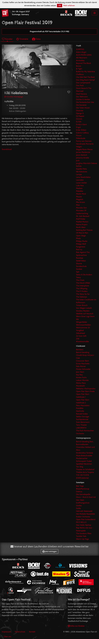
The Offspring (81, 288)
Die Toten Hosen (83, 108)
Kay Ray (79, 375)
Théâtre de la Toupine (85, 472)
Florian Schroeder (83, 369)
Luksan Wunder (82, 380)
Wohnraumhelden (83, 325)
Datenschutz (20, 632)
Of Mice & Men (82, 233)
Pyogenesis (80, 247)
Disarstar (79, 110)
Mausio (79, 196)
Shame (79, 263)
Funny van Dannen (84, 141)
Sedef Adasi (81, 261)
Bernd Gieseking (82, 352)
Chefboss (80, 74)
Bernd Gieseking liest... (85, 441)
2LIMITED (80, 49)
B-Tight (79, 69)
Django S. (80, 113)
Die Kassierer (81, 105)
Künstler (9, 39)
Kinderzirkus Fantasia (84, 453)
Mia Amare (80, 202)
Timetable (23, 39)
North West (80, 227)
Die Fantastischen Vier (85, 102)
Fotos (38, 39)
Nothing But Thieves (84, 230)
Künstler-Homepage (14, 96)
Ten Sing (79, 467)
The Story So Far (83, 294)
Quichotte (80, 411)
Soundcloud (7, 149)
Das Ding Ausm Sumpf (85, 80)
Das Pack (80, 85)
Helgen (79, 146)
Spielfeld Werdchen (84, 464)
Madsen (79, 188)
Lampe (79, 174)
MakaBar (79, 191)
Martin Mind (81, 194)
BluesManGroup (82, 489)
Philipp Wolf (81, 244)
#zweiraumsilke (82, 341)
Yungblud (80, 330)
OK (59, 5)
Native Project (81, 224)
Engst (78, 127)
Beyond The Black (83, 63)
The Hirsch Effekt (83, 283)
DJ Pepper (80, 116)
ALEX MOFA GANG (84, 55)
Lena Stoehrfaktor (83, 177)
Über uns (7, 636)
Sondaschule (81, 266)
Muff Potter (80, 219)
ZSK (77, 339)
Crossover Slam (82, 361)
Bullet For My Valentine (85, 71)
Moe (78, 205)
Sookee (79, 269)
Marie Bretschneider (84, 455)
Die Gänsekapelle (83, 494)
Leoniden (80, 180)
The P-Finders (82, 291)
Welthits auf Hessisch (84, 313)
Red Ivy (79, 249)
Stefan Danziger (82, 416)
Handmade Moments (85, 144)
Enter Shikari (81, 130)
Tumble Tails (81, 536)
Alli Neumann (81, 57)
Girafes (79, 505)
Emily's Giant (81, 124)
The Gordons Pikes (83, 533)
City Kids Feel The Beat (85, 77)
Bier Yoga (80, 486)
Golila (78, 508)
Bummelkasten (82, 444)
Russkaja (79, 258)
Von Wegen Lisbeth (84, 308)
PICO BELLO (81, 522)
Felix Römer (81, 366)
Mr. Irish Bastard (82, 216)
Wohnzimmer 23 (83, 327)
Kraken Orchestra (83, 516)
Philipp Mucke (81, 241)
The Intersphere (82, 286)
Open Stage (81, 235)
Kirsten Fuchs (81, 377)
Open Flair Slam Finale (85, 391)
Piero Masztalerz (83, 405)
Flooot (78, 135)
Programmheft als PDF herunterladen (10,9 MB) (49, 31)
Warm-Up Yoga (82, 539)
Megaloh (79, 199)
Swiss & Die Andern (84, 274)
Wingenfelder (81, 322)
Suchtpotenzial (82, 419)
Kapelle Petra (81, 169)
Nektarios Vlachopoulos (85, 388)
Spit (77, 272)
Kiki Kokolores (81, 171)
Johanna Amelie (82, 158)
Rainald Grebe (82, 414)
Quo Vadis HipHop (83, 525)
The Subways (81, 297)
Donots (79, 119)
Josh (78, 160)
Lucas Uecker (81, 183)
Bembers (79, 349)
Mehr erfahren (69, 5)
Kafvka (78, 166)
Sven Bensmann (83, 422)
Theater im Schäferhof (85, 469)
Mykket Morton (82, 222)
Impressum (6, 632)
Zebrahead (80, 333)
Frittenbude (80, 138)
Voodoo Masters (82, 311)
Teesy (78, 277)
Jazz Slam (80, 372)
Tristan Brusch (82, 305)
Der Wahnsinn (82, 96)
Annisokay (80, 60)
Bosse (78, 66)
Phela (78, 238)
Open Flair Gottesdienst (85, 519)
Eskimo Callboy (82, 133)
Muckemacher (81, 458)
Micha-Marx (81, 383)
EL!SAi (78, 121)
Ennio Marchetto (83, 363)
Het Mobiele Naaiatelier (85, 514)
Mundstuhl (80, 386)
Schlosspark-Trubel (84, 461)
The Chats (80, 280)
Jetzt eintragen (51, 551)
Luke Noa (80, 185)
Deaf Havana (81, 94)
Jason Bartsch (81, 155)
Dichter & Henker (83, 99)
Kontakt (32, 632)
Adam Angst (81, 52)
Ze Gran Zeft (81, 336)
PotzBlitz (79, 408)
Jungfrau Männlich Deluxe (86, 163)
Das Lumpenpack (83, 82)
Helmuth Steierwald (84, 511)
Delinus (79, 491)
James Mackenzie (83, 152)
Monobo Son (81, 208)
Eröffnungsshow (82, 503)
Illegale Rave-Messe (84, 149)
